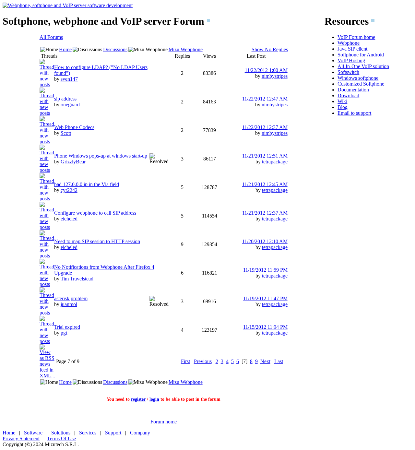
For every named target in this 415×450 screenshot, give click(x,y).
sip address (65, 98)
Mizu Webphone (186, 49)
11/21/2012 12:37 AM (265, 213)
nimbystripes (275, 76)
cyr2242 (69, 190)
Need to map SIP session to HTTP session (97, 241)
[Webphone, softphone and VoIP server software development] (68, 5)
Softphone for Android (361, 54)
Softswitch (348, 72)
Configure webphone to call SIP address (95, 213)
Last (278, 361)
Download (348, 95)
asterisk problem (71, 298)
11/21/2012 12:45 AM (265, 184)
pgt (64, 333)
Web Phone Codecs (74, 127)
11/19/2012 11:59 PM (265, 270)
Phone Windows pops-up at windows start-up (100, 156)
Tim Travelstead (77, 278)
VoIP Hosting (351, 60)
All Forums (51, 37)
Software (33, 432)
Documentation (353, 89)
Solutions (60, 432)
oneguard (70, 104)
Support (113, 432)
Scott (66, 133)
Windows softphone (358, 78)
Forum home (163, 421)
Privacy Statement (21, 438)
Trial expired (67, 327)
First (185, 361)
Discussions (115, 49)
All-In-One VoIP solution (363, 66)
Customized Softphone (361, 84)
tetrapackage (275, 161)
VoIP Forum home (356, 37)
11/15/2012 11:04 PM (265, 327)
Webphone (349, 43)
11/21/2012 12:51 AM (265, 156)
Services (87, 432)
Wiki (342, 101)
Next (265, 361)
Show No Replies (270, 49)
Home (65, 49)
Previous (203, 361)
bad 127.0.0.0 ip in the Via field (86, 184)
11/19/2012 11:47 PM (265, 298)
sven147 (69, 79)
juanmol (69, 304)
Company (140, 432)
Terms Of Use (61, 438)
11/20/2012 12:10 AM (265, 241)
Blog (343, 107)
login (154, 399)
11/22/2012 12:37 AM (265, 127)
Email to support (354, 113)
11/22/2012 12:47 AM (265, 98)
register (138, 399)
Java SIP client (352, 49)
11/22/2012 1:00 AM (266, 70)
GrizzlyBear (73, 161)
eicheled (69, 218)
